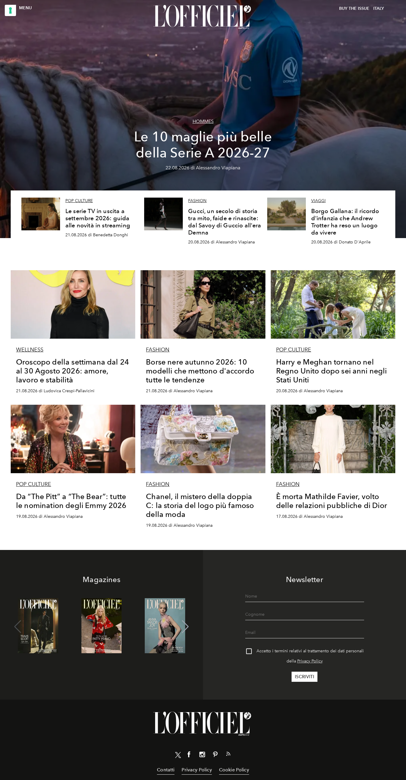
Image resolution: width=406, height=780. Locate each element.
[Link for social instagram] (202, 756)
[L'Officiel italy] (203, 17)
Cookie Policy (234, 770)
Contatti (165, 770)
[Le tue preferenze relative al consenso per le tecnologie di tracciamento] (10, 10)
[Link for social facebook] (189, 756)
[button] (185, 626)
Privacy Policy (310, 661)
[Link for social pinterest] (215, 756)
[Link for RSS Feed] (228, 755)
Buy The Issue (354, 8)
